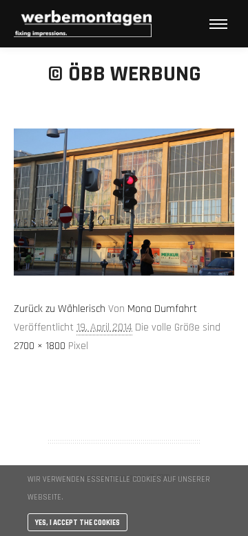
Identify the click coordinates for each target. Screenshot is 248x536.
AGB (124, 388)
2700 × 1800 (39, 346)
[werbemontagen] (83, 23)
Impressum (124, 406)
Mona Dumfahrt (162, 309)
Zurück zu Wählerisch (59, 309)
